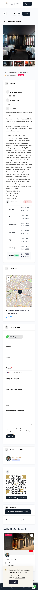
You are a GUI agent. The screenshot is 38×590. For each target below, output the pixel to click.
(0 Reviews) (12, 75)
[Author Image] (7, 555)
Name (8, 346)
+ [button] (8, 277)
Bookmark (14, 13)
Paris (14, 72)
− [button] (8, 280)
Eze (8, 565)
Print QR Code (12, 497)
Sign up (27, 4)
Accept (13, 582)
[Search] (12, 4)
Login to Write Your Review (19, 512)
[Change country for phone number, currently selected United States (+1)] (8, 372)
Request (26, 13)
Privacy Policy (25, 431)
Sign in (19, 4)
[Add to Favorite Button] (31, 535)
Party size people (12, 379)
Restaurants (24, 72)
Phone (9, 368)
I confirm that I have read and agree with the (20, 430)
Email (8, 357)
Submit (10, 436)
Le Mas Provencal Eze (14, 559)
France (9, 72)
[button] (5, 42)
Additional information (15, 410)
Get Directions (13, 317)
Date (7, 397)
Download (22, 497)
